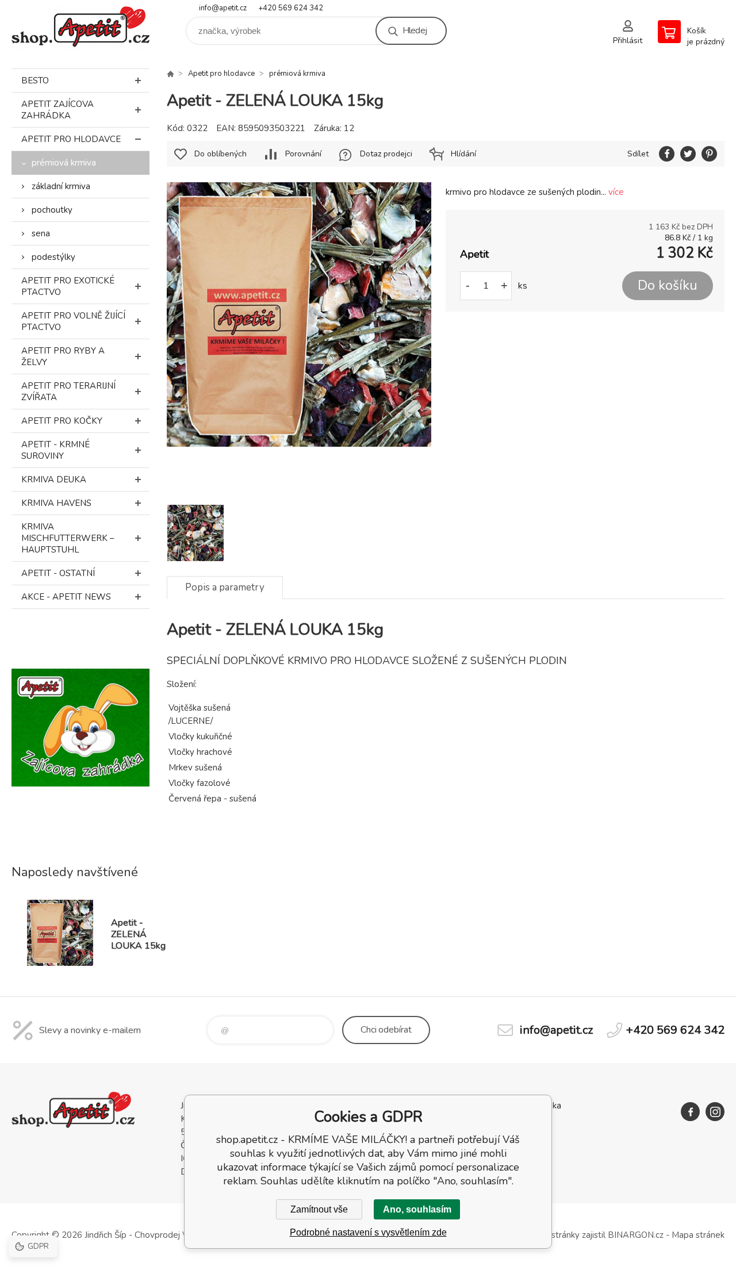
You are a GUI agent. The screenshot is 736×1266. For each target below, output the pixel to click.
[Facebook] (690, 1111)
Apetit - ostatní (58, 573)
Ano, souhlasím (417, 1209)
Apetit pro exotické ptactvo (67, 286)
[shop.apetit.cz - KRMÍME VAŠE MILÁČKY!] (170, 73)
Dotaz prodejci (386, 153)
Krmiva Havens (56, 503)
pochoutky (52, 210)
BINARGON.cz (636, 1235)
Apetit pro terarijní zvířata (68, 391)
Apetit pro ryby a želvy (63, 356)
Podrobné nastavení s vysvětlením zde (368, 1232)
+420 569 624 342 (290, 8)
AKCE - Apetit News (66, 597)
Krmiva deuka (53, 479)
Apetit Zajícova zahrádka (57, 109)
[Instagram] (715, 1111)
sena (41, 233)
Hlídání (463, 153)
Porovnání (303, 153)
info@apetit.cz (223, 8)
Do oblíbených (220, 153)
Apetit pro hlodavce (71, 139)
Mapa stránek (698, 1235)
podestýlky (53, 257)
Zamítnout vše (319, 1209)
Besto (35, 80)
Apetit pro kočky (61, 421)
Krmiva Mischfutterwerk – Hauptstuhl (67, 538)
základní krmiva (61, 186)
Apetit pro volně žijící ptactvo (73, 321)
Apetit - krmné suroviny (55, 450)
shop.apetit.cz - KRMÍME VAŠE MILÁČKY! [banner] (81, 26)
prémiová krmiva (64, 162)
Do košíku (667, 285)
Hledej (414, 30)
